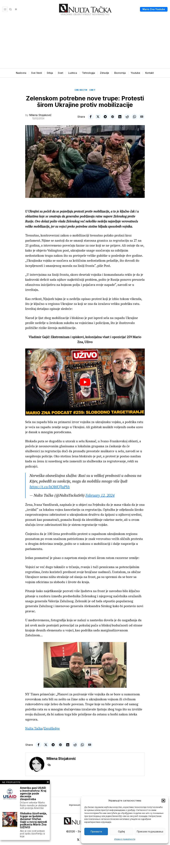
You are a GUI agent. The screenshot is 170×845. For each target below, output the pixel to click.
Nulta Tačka (33, 728)
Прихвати (96, 831)
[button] (163, 800)
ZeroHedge (52, 728)
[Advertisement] (85, 43)
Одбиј (121, 831)
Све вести (81, 90)
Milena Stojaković (40, 115)
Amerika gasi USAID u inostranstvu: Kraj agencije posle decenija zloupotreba (33, 793)
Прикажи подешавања (150, 831)
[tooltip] (91, 117)
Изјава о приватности (124, 839)
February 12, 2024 (100, 495)
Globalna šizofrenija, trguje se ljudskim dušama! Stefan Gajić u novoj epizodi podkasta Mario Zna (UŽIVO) (33, 820)
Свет (92, 90)
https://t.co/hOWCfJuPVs (50, 486)
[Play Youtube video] (85, 382)
